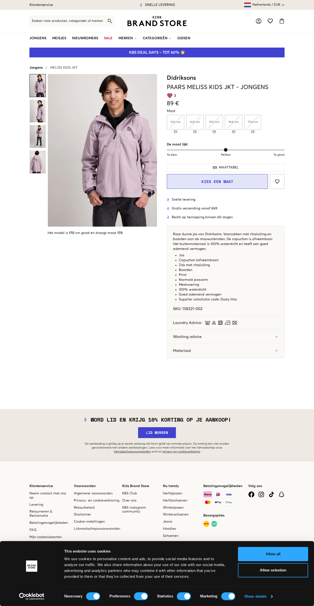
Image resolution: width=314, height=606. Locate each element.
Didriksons (181, 78)
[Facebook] (251, 494)
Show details (255, 596)
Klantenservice (41, 5)
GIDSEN (183, 38)
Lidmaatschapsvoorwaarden (97, 528)
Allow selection (273, 570)
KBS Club (129, 493)
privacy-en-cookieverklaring (181, 451)
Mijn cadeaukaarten (45, 537)
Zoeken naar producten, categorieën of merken (67, 21)
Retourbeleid (84, 507)
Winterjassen (173, 507)
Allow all (273, 554)
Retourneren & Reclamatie (40, 513)
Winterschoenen (176, 514)
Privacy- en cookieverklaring (96, 500)
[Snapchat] (281, 494)
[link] (157, 21)
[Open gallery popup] (102, 150)
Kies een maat (217, 181)
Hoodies (169, 528)
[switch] (141, 596)
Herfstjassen (172, 493)
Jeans (167, 521)
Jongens (36, 67)
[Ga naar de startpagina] (157, 21)
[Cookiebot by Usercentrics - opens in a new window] (31, 596)
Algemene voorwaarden (93, 493)
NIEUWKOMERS (85, 38)
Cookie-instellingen (89, 521)
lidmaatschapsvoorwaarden (132, 451)
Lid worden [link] (157, 432)
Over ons (129, 500)
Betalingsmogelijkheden (48, 523)
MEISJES (59, 38)
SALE (108, 38)
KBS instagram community (134, 510)
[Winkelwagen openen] (282, 21)
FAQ (33, 530)
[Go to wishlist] (270, 21)
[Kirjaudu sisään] (259, 21)
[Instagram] (261, 494)
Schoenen (170, 536)
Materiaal (182, 351)
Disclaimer (82, 514)
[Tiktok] (271, 494)
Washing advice (187, 337)
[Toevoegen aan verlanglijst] (277, 181)
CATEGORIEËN (155, 38)
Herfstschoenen (175, 500)
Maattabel (229, 167)
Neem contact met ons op (47, 495)
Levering (36, 504)
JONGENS (37, 38)
